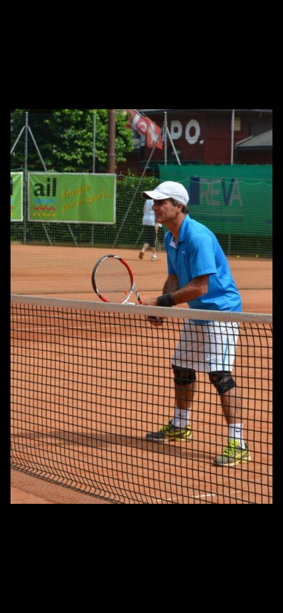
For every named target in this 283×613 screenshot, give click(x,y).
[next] (260, 287)
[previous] (23, 287)
